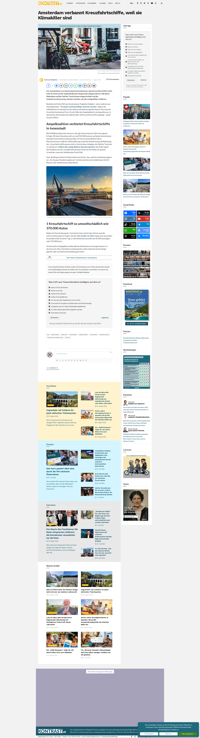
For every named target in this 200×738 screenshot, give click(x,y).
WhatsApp (22, 726)
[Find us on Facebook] (137, 3)
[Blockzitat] (74, 360)
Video (110, 3)
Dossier (102, 3)
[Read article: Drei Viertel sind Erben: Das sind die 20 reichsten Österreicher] (87, 477)
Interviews (80, 3)
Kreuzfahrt (73, 334)
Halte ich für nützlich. (58, 294)
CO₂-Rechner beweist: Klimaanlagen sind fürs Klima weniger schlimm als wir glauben (96, 652)
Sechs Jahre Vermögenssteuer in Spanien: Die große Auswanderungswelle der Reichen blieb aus (103, 415)
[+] (86, 360)
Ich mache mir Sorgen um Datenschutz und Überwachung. (71, 303)
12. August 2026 (101, 406)
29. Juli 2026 (52, 477)
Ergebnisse (105, 317)
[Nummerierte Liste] (68, 360)
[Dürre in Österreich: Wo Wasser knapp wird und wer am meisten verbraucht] (136, 185)
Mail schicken (84, 272)
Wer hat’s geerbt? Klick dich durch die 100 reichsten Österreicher (60, 471)
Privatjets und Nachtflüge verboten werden (78, 107)
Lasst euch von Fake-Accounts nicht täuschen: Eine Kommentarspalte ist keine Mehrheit (135, 409)
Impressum (42, 736)
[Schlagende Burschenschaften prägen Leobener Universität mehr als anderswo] (136, 111)
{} (83, 360)
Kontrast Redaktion (50, 80)
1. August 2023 (96, 80)
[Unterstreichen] (62, 360)
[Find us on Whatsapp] (155, 3)
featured (64, 334)
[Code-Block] (77, 360)
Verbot (67, 337)
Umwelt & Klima (73, 80)
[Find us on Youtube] (152, 3)
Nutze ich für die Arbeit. (59, 287)
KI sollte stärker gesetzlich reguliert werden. (66, 309)
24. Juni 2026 (100, 558)
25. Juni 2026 (100, 544)
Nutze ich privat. (57, 291)
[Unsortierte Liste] (71, 360)
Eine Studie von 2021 (85, 236)
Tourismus (93, 334)
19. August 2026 (53, 416)
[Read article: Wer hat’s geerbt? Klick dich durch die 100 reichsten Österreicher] (62, 458)
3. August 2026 (101, 437)
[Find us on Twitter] (148, 3)
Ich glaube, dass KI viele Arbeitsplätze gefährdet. (68, 306)
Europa (50, 405)
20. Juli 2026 (100, 483)
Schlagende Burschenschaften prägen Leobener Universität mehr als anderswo (136, 123)
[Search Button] (161, 3)
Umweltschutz (104, 334)
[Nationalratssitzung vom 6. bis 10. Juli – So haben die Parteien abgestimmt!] (136, 372)
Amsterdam (55, 334)
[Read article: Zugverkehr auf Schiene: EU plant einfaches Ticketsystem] (62, 399)
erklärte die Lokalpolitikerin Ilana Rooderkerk (76, 147)
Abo (131, 3)
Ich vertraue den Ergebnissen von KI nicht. (66, 300)
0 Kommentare (113, 79)
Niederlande (83, 334)
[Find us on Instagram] (141, 3)
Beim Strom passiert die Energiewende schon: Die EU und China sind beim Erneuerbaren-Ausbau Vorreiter (136, 423)
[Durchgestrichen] (65, 360)
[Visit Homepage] (50, 3)
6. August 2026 (101, 422)
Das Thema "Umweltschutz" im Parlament (82, 258)
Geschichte (52, 524)
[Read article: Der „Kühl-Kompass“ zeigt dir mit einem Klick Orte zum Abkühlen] (87, 430)
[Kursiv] (59, 360)
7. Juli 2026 (100, 497)
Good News (63, 80)
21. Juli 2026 (100, 469)
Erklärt (51, 585)
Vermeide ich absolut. (58, 313)
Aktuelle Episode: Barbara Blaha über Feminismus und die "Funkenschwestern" (136, 340)
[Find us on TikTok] (144, 3)
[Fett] (57, 360)
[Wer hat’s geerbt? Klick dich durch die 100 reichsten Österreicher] (136, 164)
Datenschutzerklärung (109, 736)
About (117, 3)
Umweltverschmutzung (55, 337)
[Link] (80, 360)
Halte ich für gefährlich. (59, 297)
